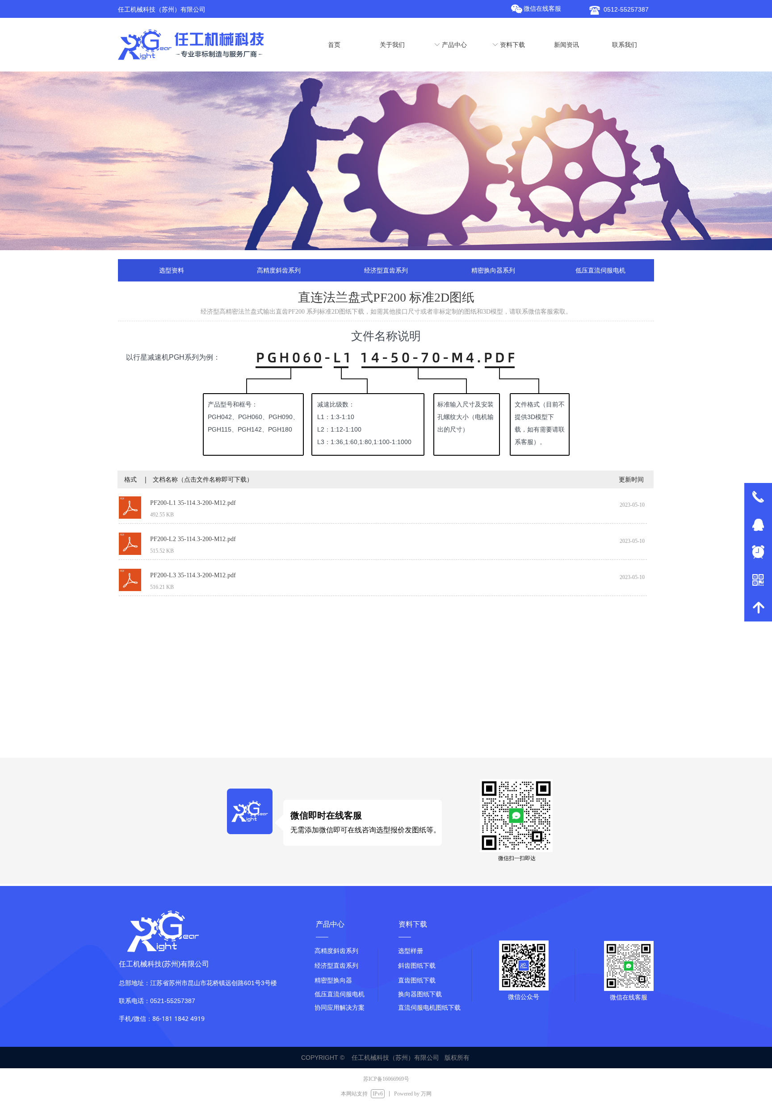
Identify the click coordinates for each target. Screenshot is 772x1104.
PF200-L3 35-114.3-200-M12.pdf (193, 575)
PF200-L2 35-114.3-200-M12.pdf (193, 539)
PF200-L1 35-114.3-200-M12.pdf (193, 503)
